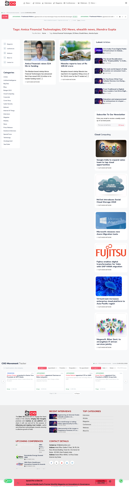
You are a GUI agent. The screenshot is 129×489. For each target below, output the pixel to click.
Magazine (59, 3)
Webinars (83, 3)
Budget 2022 (8, 90)
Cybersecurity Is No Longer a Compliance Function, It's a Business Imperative (68, 430)
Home (44, 33)
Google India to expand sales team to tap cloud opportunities (111, 162)
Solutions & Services (10, 131)
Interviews (48, 3)
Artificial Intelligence (10, 80)
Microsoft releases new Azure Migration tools (108, 232)
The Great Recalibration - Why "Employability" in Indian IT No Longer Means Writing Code (115, 62)
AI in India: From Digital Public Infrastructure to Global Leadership (114, 51)
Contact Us (10, 62)
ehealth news (85, 29)
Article (6, 77)
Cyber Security (8, 104)
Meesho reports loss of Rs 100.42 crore (74, 64)
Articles (38, 3)
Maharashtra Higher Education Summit (41, 461)
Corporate (7, 97)
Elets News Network (33, 82)
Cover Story (7, 101)
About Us (9, 58)
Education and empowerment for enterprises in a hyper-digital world (114, 101)
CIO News (68, 29)
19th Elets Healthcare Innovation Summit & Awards (34, 453)
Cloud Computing (9, 94)
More (93, 3)
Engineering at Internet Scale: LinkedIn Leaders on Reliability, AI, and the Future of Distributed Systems (69, 418)
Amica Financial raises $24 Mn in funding (38, 64)
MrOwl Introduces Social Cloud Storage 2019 (109, 200)
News (28, 3)
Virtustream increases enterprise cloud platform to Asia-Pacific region (111, 301)
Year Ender (7, 144)
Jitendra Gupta (106, 29)
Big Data (6, 84)
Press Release (8, 127)
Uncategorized (8, 141)
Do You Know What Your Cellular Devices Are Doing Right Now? (113, 81)
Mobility (6, 121)
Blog (5, 87)
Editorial (6, 107)
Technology (7, 138)
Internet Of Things (9, 111)
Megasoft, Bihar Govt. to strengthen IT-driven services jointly (109, 342)
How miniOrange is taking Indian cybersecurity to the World (67, 424)
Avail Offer (101, 483)
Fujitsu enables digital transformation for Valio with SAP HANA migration (109, 264)
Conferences (70, 3)
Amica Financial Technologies (40, 29)
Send (122, 125)
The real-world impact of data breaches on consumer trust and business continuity (115, 71)
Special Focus (8, 134)
